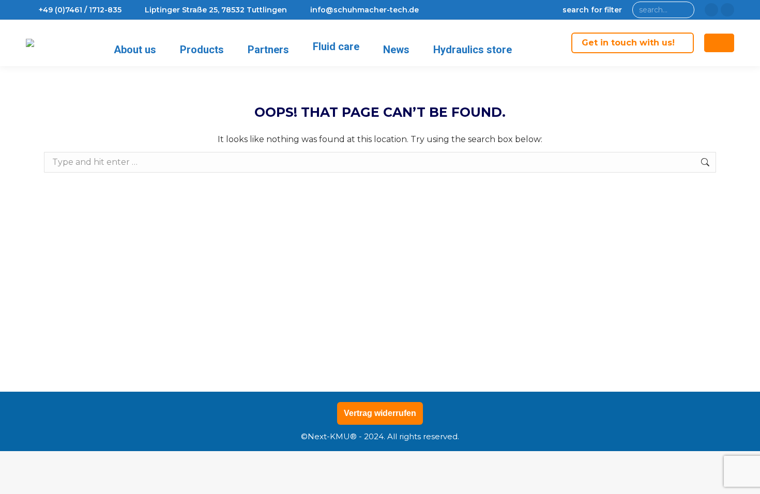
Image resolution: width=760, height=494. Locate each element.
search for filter (592, 9)
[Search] (684, 10)
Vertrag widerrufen (380, 413)
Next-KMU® (332, 436)
